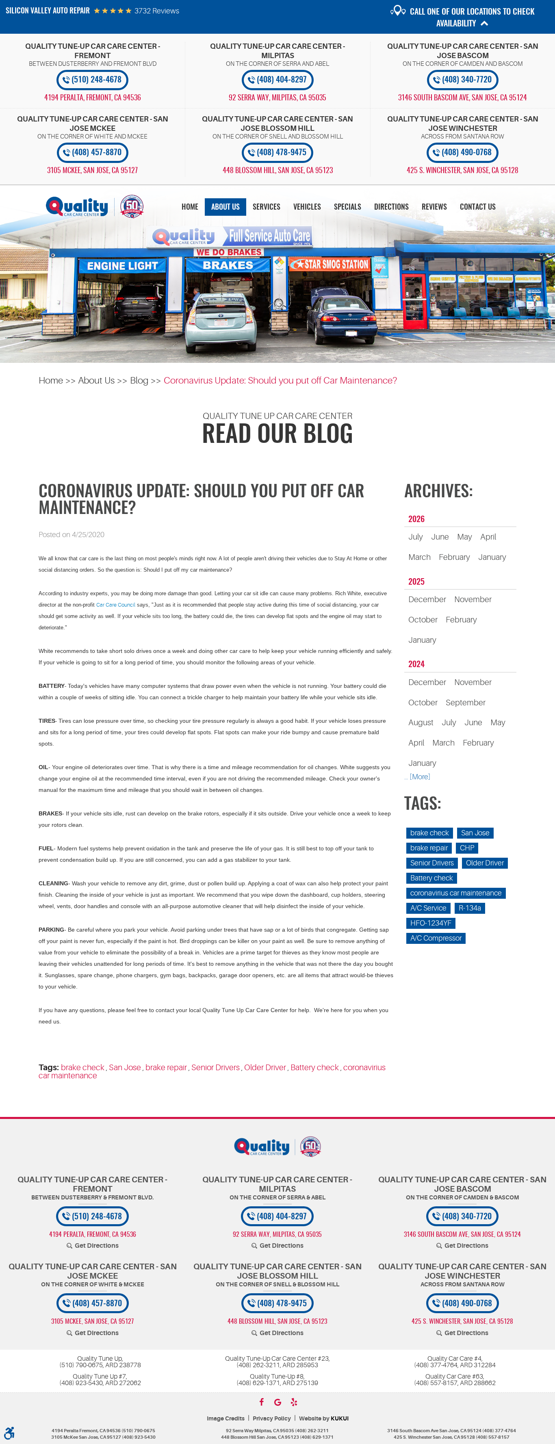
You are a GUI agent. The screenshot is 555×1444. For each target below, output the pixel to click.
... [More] (417, 777)
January (492, 557)
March (419, 557)
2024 (416, 665)
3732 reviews (156, 11)
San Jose (125, 1067)
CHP (467, 848)
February (454, 557)
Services (266, 207)
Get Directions (97, 1245)
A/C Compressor (436, 938)
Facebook (261, 1402)
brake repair (166, 1067)
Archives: (438, 492)
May (464, 537)
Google (277, 1402)
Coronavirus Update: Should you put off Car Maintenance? (280, 380)
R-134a (470, 908)
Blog (139, 380)
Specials (347, 207)
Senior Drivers (215, 1067)
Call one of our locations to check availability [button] (472, 18)
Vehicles (307, 207)
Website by (324, 1419)
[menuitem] (190, 207)
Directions (391, 207)
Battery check (315, 1067)
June (440, 537)
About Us (225, 207)
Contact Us (478, 207)
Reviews (434, 207)
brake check (82, 1067)
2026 (416, 520)
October (423, 619)
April (488, 537)
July (415, 537)
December (427, 599)
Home (190, 207)
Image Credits (226, 1419)
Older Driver (265, 1067)
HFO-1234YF (430, 923)
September (466, 702)
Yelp (294, 1402)
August (421, 722)
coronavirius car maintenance (456, 893)
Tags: (422, 805)
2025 (416, 582)
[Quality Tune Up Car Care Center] (94, 206)
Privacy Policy (272, 1419)
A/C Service (428, 908)
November (473, 599)
